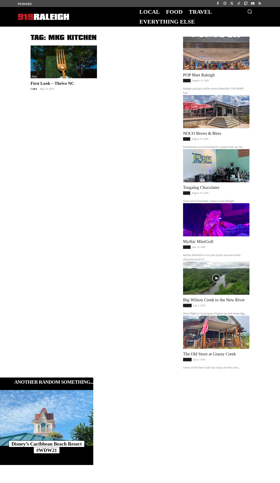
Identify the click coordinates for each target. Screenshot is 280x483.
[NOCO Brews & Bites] (216, 111)
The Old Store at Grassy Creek (209, 353)
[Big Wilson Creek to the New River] (216, 278)
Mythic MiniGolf (198, 241)
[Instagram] (224, 3)
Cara (34, 89)
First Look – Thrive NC (52, 83)
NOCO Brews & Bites (202, 133)
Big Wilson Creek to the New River (214, 299)
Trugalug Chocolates (201, 187)
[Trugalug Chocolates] (216, 165)
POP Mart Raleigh (199, 75)
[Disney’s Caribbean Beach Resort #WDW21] (46, 418)
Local (186, 80)
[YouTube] (252, 3)
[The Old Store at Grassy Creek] (216, 332)
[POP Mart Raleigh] (216, 53)
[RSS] (259, 3)
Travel (187, 305)
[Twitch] (245, 3)
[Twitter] (231, 3)
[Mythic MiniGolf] (216, 219)
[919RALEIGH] (43, 17)
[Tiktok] (238, 3)
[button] (250, 11)
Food (34, 76)
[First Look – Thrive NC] (64, 61)
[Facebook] (217, 3)
